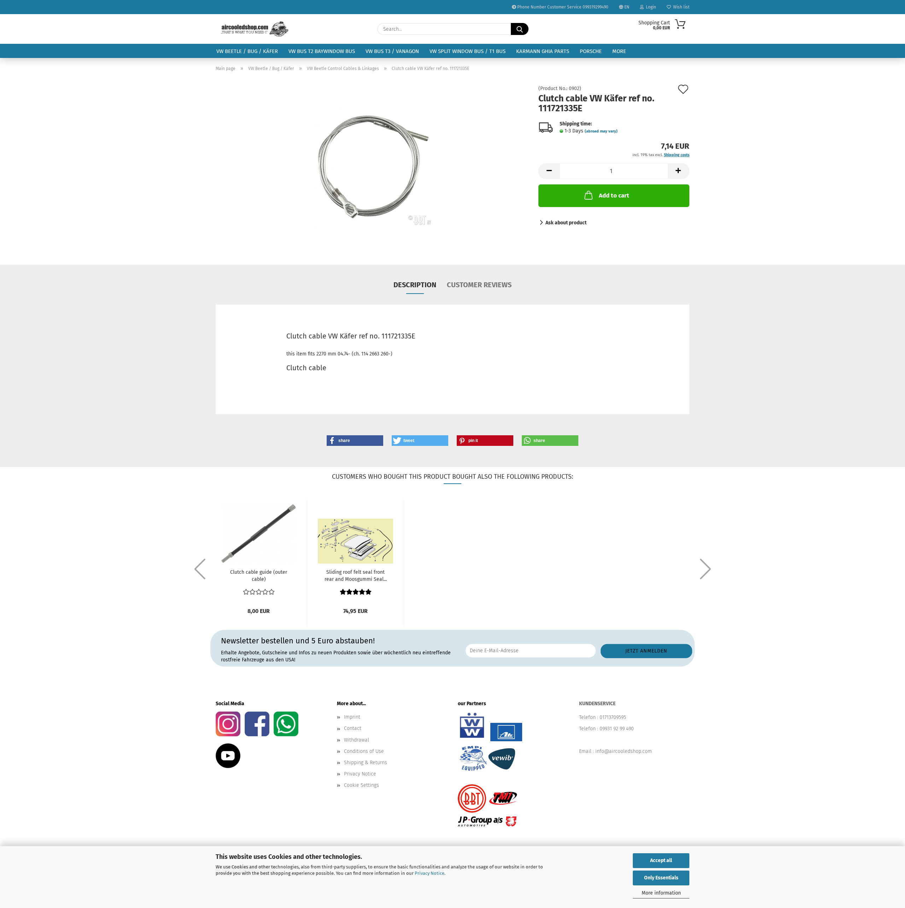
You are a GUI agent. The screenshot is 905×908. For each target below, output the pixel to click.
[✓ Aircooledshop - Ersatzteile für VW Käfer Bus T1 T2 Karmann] (255, 29)
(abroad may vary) (601, 131)
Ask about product (565, 223)
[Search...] (520, 29)
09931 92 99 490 (617, 729)
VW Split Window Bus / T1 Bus (468, 51)
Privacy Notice (429, 873)
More (619, 51)
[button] (549, 171)
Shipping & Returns (365, 763)
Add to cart (614, 195)
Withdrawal (356, 740)
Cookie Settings (361, 785)
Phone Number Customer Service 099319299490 (562, 7)
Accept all (661, 860)
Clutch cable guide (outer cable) (258, 575)
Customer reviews (479, 285)
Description (414, 285)
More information (661, 893)
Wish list (680, 7)
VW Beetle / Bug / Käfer (247, 51)
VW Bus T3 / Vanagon (392, 51)
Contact (352, 728)
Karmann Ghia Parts (542, 51)
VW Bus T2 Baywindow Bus (321, 51)
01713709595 (613, 717)
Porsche (591, 51)
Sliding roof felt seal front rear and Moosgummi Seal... (356, 575)
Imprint (352, 717)
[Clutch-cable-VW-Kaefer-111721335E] (372, 166)
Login (650, 7)
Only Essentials (661, 878)
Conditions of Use (364, 751)
